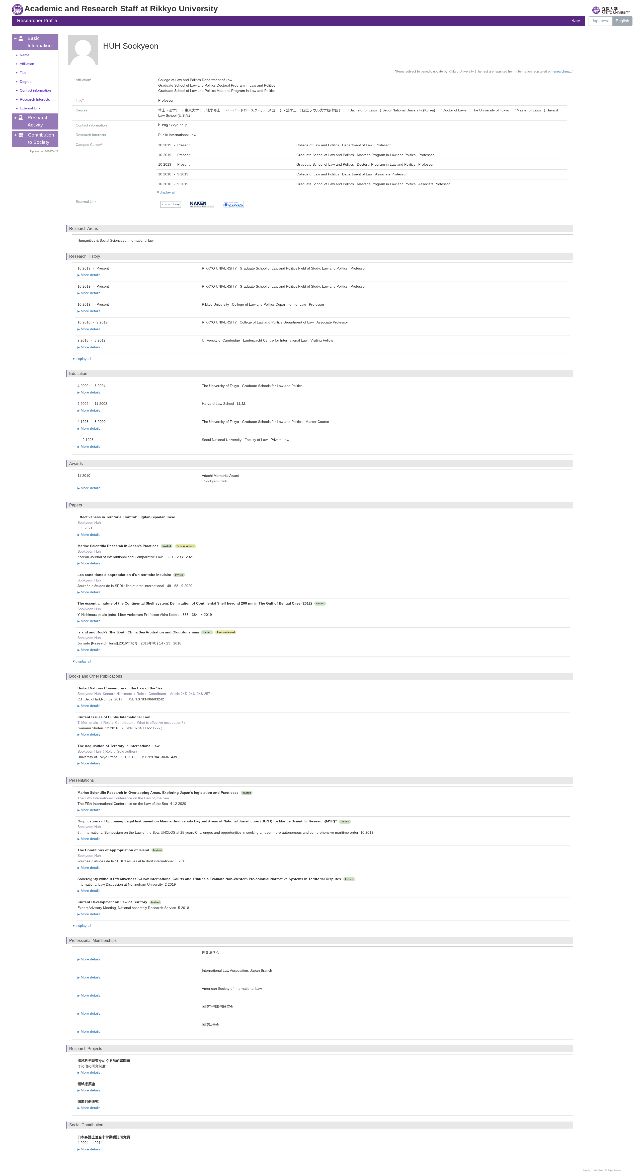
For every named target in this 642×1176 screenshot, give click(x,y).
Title (23, 73)
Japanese (600, 21)
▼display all (165, 192)
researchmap (561, 71)
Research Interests (35, 99)
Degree (26, 82)
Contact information (35, 90)
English (622, 21)
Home (576, 20)
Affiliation (27, 64)
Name (24, 55)
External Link (30, 108)
